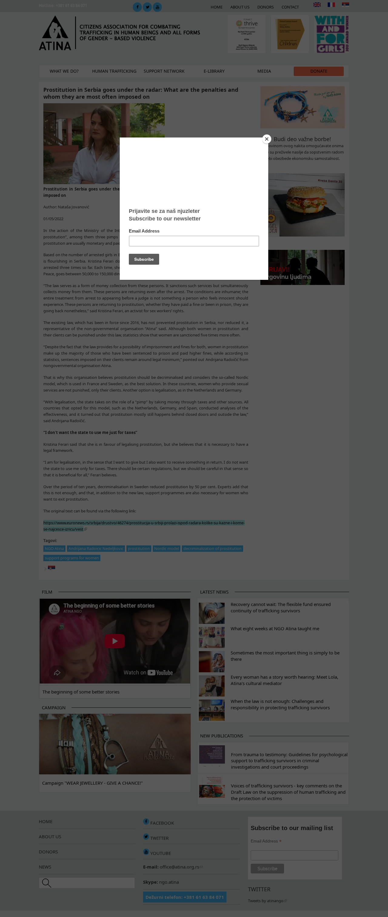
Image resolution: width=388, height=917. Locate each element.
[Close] (266, 139)
